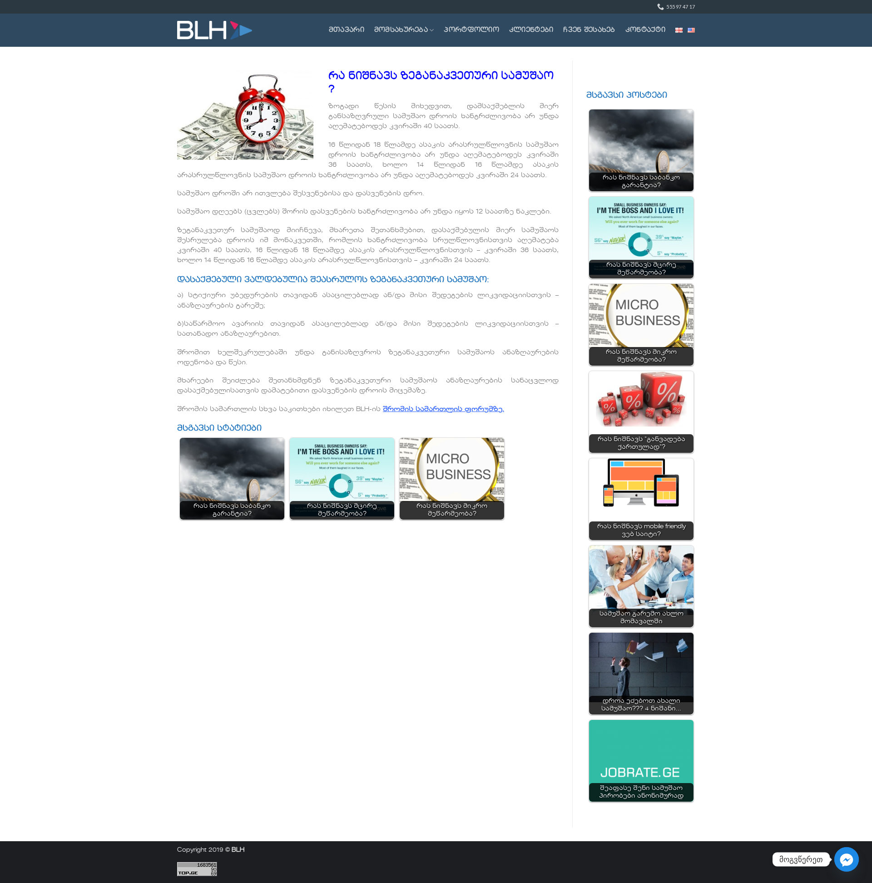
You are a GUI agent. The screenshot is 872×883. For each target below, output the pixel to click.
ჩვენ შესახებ (589, 30)
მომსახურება (401, 30)
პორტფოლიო (471, 30)
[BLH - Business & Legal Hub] (214, 30)
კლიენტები (531, 30)
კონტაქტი (645, 30)
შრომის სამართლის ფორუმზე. (443, 409)
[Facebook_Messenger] (846, 859)
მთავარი (346, 30)
